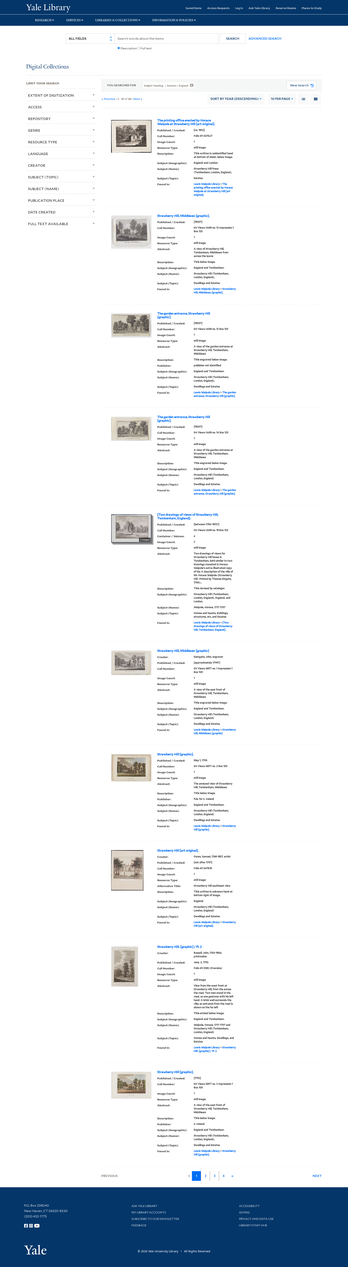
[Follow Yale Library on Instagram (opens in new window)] (31, 1226)
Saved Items (193, 8)
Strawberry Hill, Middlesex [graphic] (183, 651)
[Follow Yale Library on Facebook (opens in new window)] (26, 1226)
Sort (234, 99)
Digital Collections (47, 67)
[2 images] (131, 528)
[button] (233, 38)
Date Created (41, 212)
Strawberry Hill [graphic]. (175, 754)
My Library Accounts (149, 1212)
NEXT (317, 1176)
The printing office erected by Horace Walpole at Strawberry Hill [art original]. (186, 122)
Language (38, 153)
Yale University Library (48, 8)
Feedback (139, 1225)
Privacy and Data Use (256, 1218)
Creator (36, 165)
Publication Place (46, 200)
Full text (146, 48)
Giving (244, 1212)
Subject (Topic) (43, 177)
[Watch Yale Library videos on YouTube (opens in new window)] (36, 1226)
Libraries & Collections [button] (116, 20)
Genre (34, 130)
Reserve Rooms (286, 8)
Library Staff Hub (253, 1225)
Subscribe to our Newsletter (155, 1218)
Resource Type (42, 142)
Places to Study (312, 8)
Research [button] (43, 20)
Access (35, 107)
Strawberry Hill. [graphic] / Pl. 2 (179, 947)
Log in (239, 8)
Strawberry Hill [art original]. (178, 850)
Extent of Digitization (51, 95)
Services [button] (73, 20)
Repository (39, 118)
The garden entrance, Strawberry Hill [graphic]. (183, 315)
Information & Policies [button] (172, 20)
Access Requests (218, 8)
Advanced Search (265, 38)
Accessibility (249, 1206)
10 (280, 99)
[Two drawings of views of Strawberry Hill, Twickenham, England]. (187, 516)
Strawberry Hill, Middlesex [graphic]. (183, 216)
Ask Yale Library (259, 8)
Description (129, 48)
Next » (137, 99)
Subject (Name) (43, 188)
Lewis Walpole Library (207, 183)
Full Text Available (48, 223)
